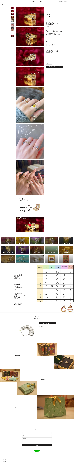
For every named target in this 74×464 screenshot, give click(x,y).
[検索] (70, 1)
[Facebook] (48, 55)
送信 (37, 445)
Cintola (5, 4)
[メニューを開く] (1, 1)
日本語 (65, 1)
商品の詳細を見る (41, 326)
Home (2, 4)
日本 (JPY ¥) (60, 1)
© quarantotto (5, 461)
